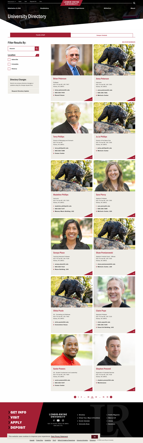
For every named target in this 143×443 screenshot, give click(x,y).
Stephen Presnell (103, 368)
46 (107, 397)
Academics (44, 8)
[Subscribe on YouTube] (58, 420)
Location (11, 54)
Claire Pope (101, 310)
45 (103, 397)
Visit (26, 1)
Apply (20, 1)
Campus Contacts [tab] (102, 35)
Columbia (15, 64)
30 (88, 397)
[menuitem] (14, 8)
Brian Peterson (59, 78)
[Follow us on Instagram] (63, 420)
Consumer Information (82, 440)
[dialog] (53, 436)
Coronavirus (93, 440)
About (133, 8)
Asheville (15, 59)
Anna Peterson (102, 78)
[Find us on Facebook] (53, 420)
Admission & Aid (14, 8)
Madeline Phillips (60, 194)
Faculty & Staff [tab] (40, 35)
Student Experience (76, 8)
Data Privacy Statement (59, 436)
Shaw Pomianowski (104, 252)
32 (96, 397)
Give (41, 1)
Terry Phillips (58, 136)
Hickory (14, 69)
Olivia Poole (58, 310)
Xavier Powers (59, 368)
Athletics (107, 8)
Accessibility (48, 440)
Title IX (54, 440)
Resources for (11, 1)
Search (12, 48)
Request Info (33, 1)
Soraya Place (59, 252)
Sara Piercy (101, 194)
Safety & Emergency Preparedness (66, 440)
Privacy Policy (39, 440)
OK (95, 437)
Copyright (32, 440)
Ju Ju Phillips (101, 136)
